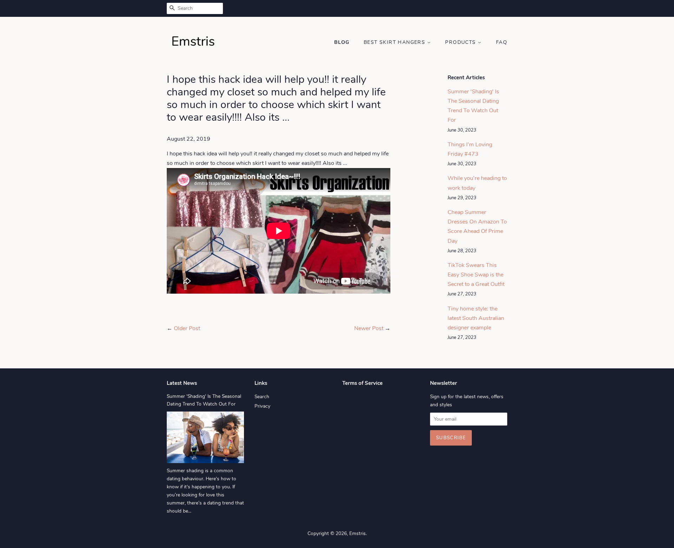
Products (461, 42)
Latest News (182, 383)
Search (262, 396)
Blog (342, 42)
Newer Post (368, 328)
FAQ (501, 42)
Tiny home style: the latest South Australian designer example (476, 318)
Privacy (262, 406)
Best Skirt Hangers (395, 42)
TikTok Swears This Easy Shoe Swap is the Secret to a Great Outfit (476, 274)
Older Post (187, 328)
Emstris (357, 533)
